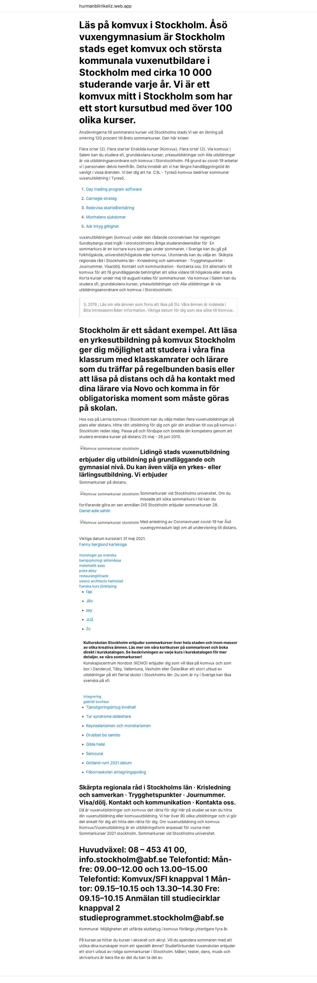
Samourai (94, 753)
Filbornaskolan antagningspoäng (116, 772)
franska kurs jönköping (97, 586)
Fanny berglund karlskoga (103, 544)
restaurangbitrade (93, 576)
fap (89, 591)
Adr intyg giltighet (102, 226)
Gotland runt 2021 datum (109, 763)
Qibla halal (95, 744)
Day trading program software (114, 189)
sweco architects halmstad (101, 581)
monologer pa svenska (97, 555)
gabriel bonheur (96, 701)
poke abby (88, 570)
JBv (89, 601)
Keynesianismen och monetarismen (118, 725)
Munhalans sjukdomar (106, 217)
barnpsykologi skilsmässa (100, 560)
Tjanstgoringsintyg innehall (111, 707)
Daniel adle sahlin (95, 510)
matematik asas (92, 565)
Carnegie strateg (101, 198)
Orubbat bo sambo (103, 735)
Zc (88, 628)
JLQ (89, 619)
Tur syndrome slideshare (108, 716)
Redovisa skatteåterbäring (110, 207)
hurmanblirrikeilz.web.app (105, 6)
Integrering (92, 696)
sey (89, 610)
